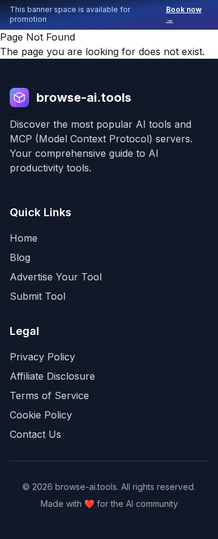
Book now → (184, 14)
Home (24, 238)
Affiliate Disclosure (52, 376)
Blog (20, 257)
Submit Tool (37, 296)
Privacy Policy (42, 357)
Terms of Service (49, 395)
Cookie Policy (41, 415)
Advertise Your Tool (56, 277)
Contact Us (35, 434)
